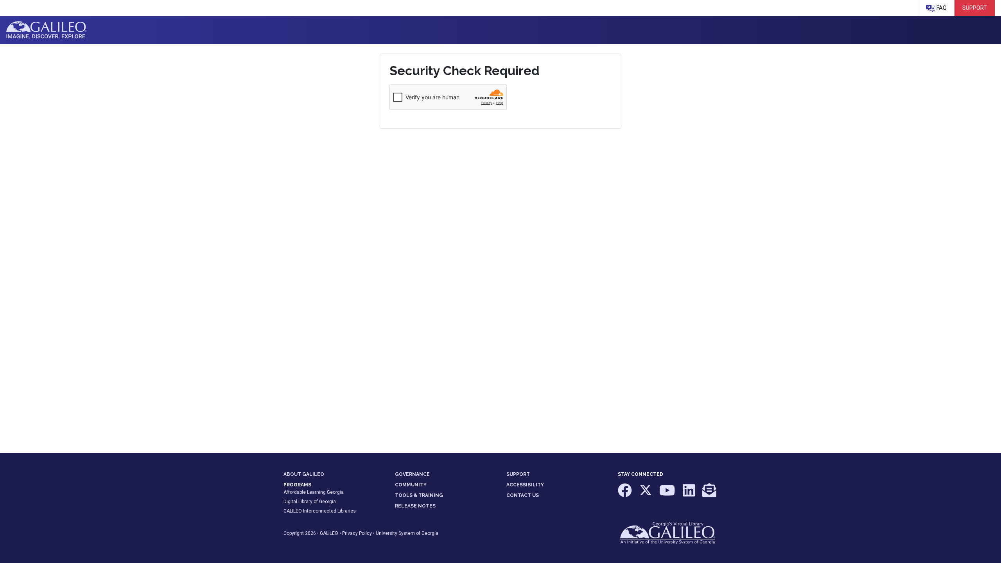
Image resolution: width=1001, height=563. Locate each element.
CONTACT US (522, 495)
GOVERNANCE (412, 474)
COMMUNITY (411, 485)
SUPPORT (518, 474)
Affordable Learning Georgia (313, 492)
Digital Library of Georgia (309, 501)
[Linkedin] (689, 494)
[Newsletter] (709, 494)
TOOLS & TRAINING (419, 495)
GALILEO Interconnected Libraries (319, 511)
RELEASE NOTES (415, 506)
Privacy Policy (357, 533)
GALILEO (329, 533)
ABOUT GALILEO (303, 474)
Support (974, 8)
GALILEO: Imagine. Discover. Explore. (46, 30)
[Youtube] (667, 494)
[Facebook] (625, 494)
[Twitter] (646, 494)
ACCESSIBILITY (525, 485)
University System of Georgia (407, 533)
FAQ (941, 8)
